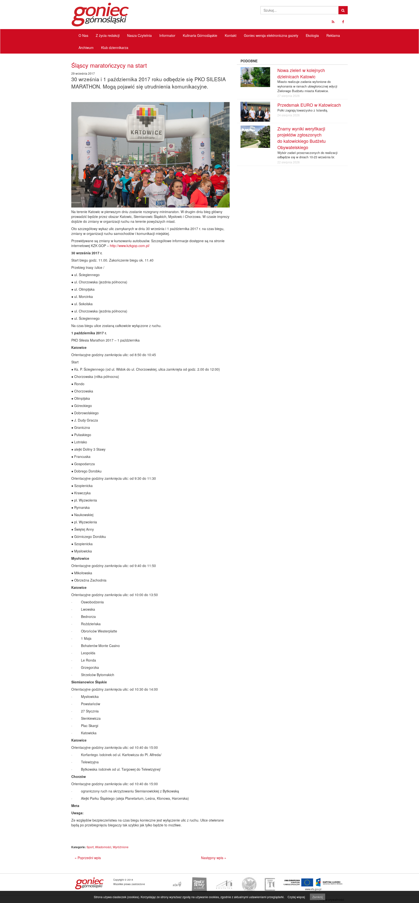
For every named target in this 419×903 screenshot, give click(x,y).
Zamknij (317, 897)
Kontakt (230, 35)
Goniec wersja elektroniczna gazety (271, 35)
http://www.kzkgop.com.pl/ (130, 245)
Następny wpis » (213, 857)
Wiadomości (103, 847)
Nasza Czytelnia (139, 35)
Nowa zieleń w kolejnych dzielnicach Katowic (301, 73)
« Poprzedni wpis (88, 857)
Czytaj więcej (296, 897)
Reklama (333, 35)
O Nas (83, 35)
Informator (167, 35)
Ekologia (312, 35)
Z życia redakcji (108, 35)
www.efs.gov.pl (313, 889)
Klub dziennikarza (114, 47)
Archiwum (86, 47)
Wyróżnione (121, 847)
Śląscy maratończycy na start (109, 65)
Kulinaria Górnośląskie (200, 35)
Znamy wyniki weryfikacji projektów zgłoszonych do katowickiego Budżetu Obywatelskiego (301, 137)
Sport (90, 847)
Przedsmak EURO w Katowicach (309, 105)
